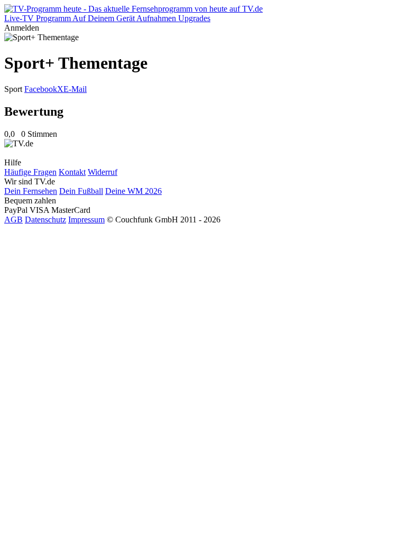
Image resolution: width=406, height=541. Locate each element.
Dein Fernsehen (30, 190)
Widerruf (102, 171)
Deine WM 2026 (133, 190)
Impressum (86, 219)
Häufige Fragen (30, 171)
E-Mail (75, 89)
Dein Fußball (81, 190)
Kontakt (72, 171)
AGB (13, 219)
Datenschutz (45, 219)
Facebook (40, 89)
